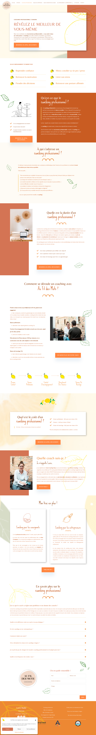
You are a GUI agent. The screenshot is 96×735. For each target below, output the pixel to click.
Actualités (76, 2)
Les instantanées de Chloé (78, 707)
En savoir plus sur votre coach (68, 355)
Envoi (82, 697)
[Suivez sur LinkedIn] (21, 717)
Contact (82, 2)
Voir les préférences (31, 729)
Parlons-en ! (48, 569)
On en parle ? (43, 486)
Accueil (13, 2)
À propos (18, 2)
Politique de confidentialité (19, 732)
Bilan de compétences (37, 2)
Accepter (7, 729)
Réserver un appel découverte (26, 45)
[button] (35, 720)
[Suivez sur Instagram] (24, 717)
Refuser (19, 729)
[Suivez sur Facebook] (18, 717)
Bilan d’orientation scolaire (50, 2)
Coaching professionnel (27, 2)
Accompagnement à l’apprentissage (64, 2)
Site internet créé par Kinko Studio (75, 715)
